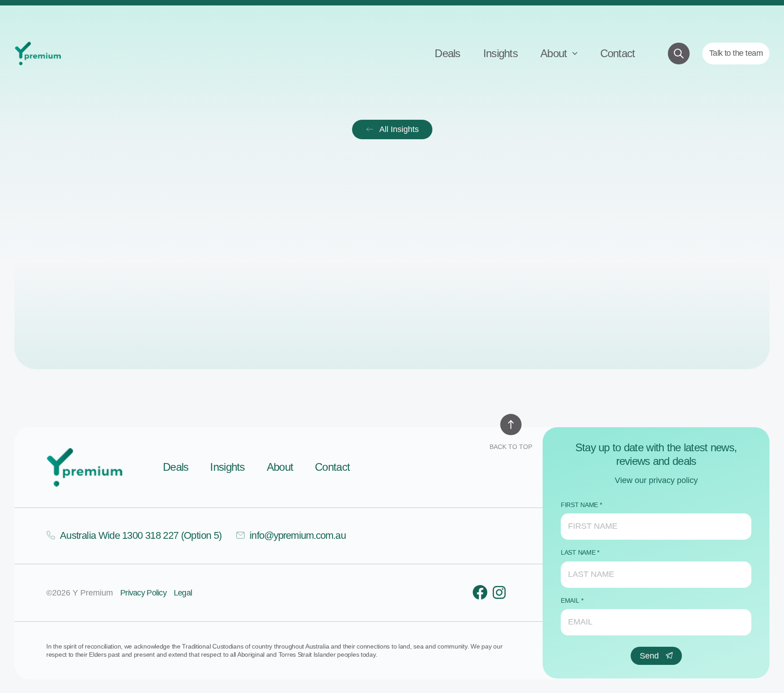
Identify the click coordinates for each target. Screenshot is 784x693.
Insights (500, 53)
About (555, 53)
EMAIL (570, 600)
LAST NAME (578, 552)
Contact (617, 53)
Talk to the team (736, 53)
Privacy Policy (143, 592)
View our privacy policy (656, 480)
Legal (183, 592)
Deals (447, 53)
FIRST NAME (579, 504)
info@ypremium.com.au (297, 535)
